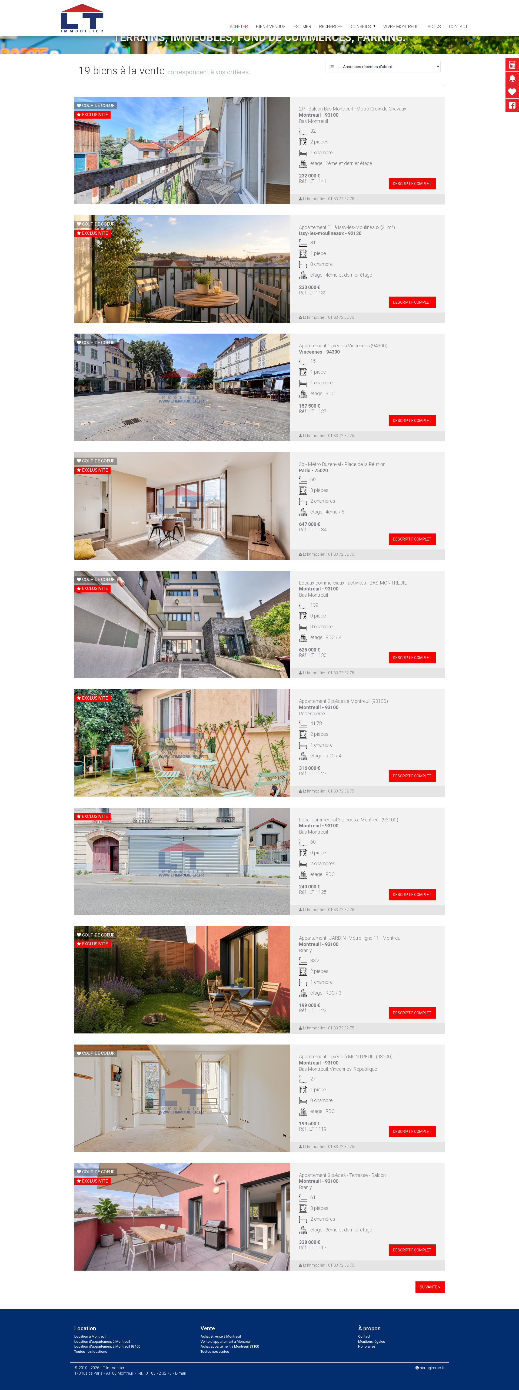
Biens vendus (270, 26)
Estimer (302, 26)
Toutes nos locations (90, 1351)
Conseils (361, 26)
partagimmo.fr (432, 1368)
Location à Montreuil (90, 1336)
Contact (364, 1336)
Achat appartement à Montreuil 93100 (230, 1346)
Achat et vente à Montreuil (221, 1336)
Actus (434, 26)
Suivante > (430, 1287)
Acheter (239, 26)
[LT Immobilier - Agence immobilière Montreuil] (82, 18)
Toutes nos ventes (215, 1351)
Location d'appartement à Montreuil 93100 (107, 1346)
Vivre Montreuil (401, 26)
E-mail (180, 1373)
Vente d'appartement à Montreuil (226, 1341)
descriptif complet (412, 184)
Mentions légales (371, 1341)
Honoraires (366, 1346)
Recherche (331, 26)
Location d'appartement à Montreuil (102, 1341)
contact (458, 26)
